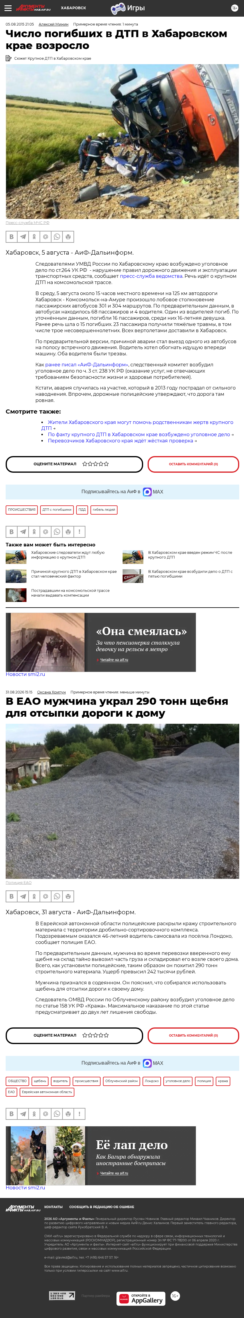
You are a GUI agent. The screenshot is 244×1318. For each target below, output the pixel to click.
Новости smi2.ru (25, 674)
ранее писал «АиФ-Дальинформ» (86, 365)
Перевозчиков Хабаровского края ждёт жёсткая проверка (120, 441)
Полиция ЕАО (19, 882)
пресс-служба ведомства (151, 276)
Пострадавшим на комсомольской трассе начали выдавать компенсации (70, 592)
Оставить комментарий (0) (193, 464)
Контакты (53, 1207)
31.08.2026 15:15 (19, 692)
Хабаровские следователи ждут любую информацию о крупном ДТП (67, 554)
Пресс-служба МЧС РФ (27, 222)
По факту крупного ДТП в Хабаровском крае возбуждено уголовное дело (139, 434)
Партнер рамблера (96, 1295)
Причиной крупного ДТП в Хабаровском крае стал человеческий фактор (74, 573)
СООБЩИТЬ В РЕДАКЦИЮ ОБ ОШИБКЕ (101, 1207)
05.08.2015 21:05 (20, 24)
